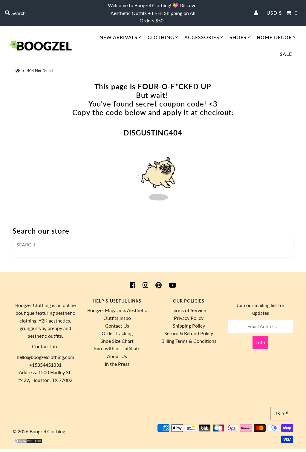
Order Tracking (117, 333)
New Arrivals (118, 37)
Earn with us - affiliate (117, 348)
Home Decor (274, 37)
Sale (286, 54)
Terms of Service (189, 310)
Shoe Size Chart (117, 341)
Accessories (201, 37)
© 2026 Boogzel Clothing (39, 431)
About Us (117, 356)
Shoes (238, 37)
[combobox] (52, 13)
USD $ (274, 13)
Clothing (161, 37)
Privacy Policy (189, 318)
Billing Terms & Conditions (188, 341)
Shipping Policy (189, 325)
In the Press (117, 364)
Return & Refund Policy (188, 333)
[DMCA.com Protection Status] (27, 442)
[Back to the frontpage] (19, 70)
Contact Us (117, 325)
